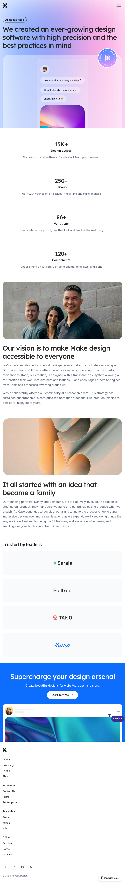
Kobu (5, 828)
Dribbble (7, 843)
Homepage (8, 765)
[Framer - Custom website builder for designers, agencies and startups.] (110, 878)
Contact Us (9, 791)
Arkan (6, 817)
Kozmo (6, 822)
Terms (6, 796)
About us (8, 776)
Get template (10, 802)
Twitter (6, 849)
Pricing (6, 770)
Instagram (8, 854)
